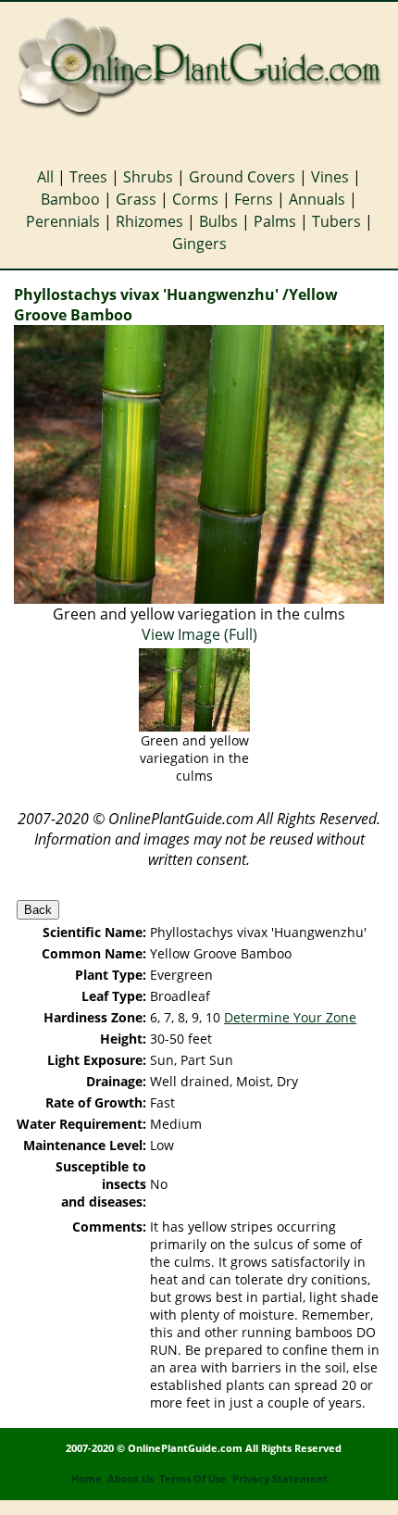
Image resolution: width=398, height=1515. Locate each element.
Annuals (317, 199)
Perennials (63, 221)
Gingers (199, 243)
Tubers (336, 221)
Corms (195, 199)
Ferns (253, 199)
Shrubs (148, 177)
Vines (330, 177)
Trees (88, 177)
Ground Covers (242, 177)
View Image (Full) (199, 634)
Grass (136, 199)
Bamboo (70, 199)
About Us (130, 1478)
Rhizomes (149, 221)
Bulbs (218, 221)
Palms (275, 221)
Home (86, 1478)
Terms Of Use (193, 1478)
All (45, 177)
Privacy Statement (280, 1478)
